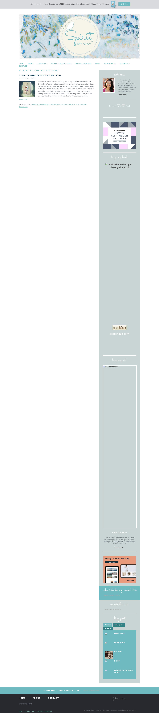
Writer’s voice (23, 107)
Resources (125, 64)
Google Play (126, 348)
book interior (62, 104)
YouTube (128, 112)
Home (21, 64)
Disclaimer (40, 711)
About (31, 64)
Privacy (21, 711)
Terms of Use (30, 711)
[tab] (107, 625)
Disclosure (49, 711)
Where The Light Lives (61, 64)
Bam (119, 341)
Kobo (132, 348)
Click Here (124, 4)
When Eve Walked (83, 64)
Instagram (116, 112)
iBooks (119, 348)
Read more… (23, 99)
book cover (34, 104)
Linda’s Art (42, 64)
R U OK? (117, 661)
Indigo (132, 341)
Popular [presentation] (108, 625)
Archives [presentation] (108, 628)
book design (43, 104)
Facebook (110, 112)
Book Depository (126, 341)
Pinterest (122, 112)
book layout (71, 104)
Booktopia (107, 348)
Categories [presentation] (119, 625)
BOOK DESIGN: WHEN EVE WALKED (40, 75)
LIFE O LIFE (118, 652)
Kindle (113, 348)
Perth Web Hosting (130, 710)
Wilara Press (110, 64)
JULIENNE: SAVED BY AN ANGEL (123, 671)
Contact (23, 66)
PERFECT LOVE (119, 633)
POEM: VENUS (119, 643)
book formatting (52, 104)
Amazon (107, 341)
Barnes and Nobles (113, 341)
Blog (97, 64)
